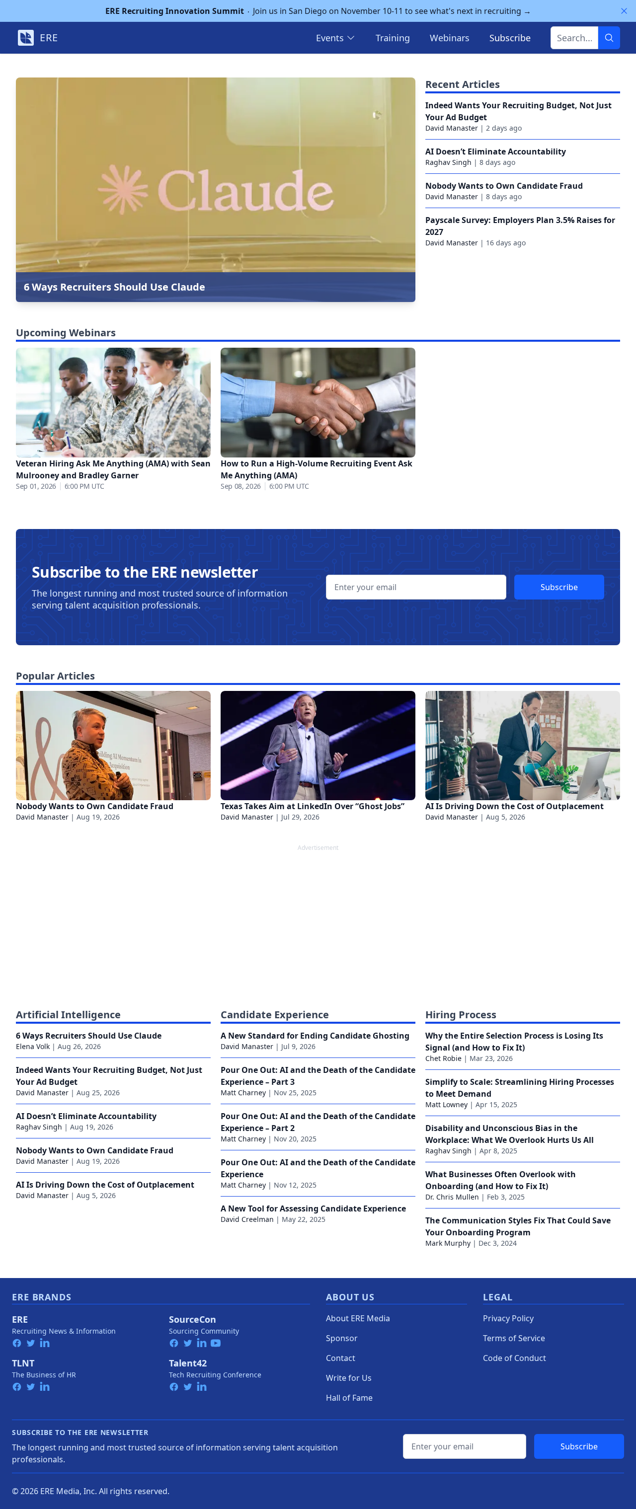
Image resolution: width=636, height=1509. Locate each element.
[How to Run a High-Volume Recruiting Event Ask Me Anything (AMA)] (318, 402)
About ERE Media (358, 1318)
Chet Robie (443, 1058)
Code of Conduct (514, 1358)
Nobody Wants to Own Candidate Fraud (504, 185)
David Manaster (451, 128)
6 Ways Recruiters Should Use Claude (88, 1035)
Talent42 (188, 1363)
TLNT (23, 1363)
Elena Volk (33, 1046)
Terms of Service (514, 1338)
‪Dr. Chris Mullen (452, 1197)
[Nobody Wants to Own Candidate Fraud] (113, 746)
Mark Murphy (448, 1243)
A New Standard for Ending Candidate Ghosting (315, 1035)
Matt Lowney (446, 1104)
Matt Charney (243, 1092)
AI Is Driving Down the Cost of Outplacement (514, 806)
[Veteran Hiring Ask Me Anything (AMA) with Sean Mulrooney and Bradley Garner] (113, 402)
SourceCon (192, 1319)
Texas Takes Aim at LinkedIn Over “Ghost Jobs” (312, 806)
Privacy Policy (508, 1318)
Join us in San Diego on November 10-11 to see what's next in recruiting (318, 10)
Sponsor (342, 1338)
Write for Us (349, 1377)
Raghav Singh (448, 162)
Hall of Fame (349, 1397)
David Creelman (247, 1219)
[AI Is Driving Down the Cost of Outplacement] (522, 746)
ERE (20, 1319)
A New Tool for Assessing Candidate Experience (313, 1208)
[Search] (609, 37)
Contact (340, 1358)
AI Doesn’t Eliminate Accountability (495, 151)
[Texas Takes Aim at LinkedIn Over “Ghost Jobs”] (318, 746)
